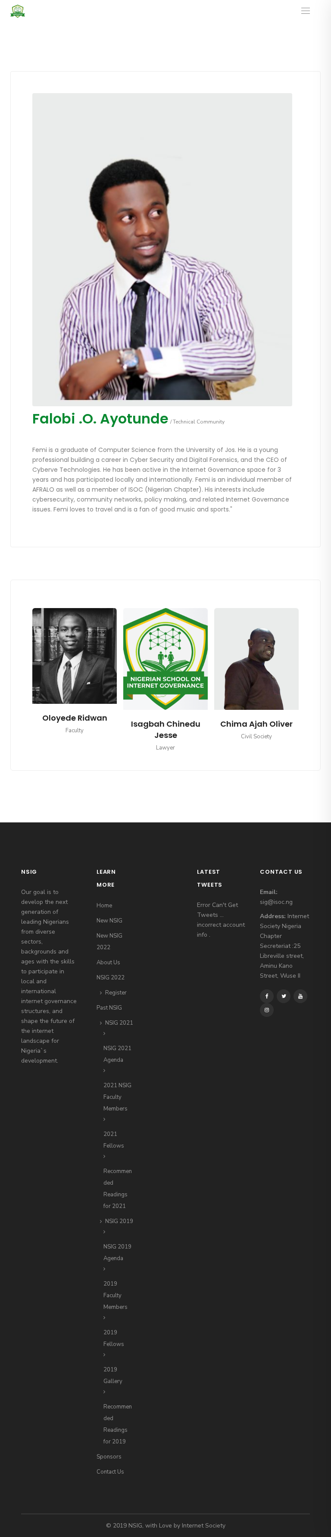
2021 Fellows (113, 1140)
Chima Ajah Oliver (165, 723)
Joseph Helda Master (256, 729)
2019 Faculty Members (115, 1295)
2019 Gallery (112, 1375)
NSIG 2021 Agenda (117, 1054)
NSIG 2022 (111, 978)
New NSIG (109, 921)
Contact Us (110, 1472)
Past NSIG (109, 1008)
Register (116, 993)
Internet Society (203, 1525)
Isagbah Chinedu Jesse (74, 729)
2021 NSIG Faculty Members (117, 1097)
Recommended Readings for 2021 (117, 1188)
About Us (108, 962)
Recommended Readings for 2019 (117, 1424)
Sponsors (109, 1457)
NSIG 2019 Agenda (117, 1252)
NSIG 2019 (119, 1221)
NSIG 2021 (119, 1023)
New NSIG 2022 (109, 941)
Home (104, 906)
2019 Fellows (113, 1338)
